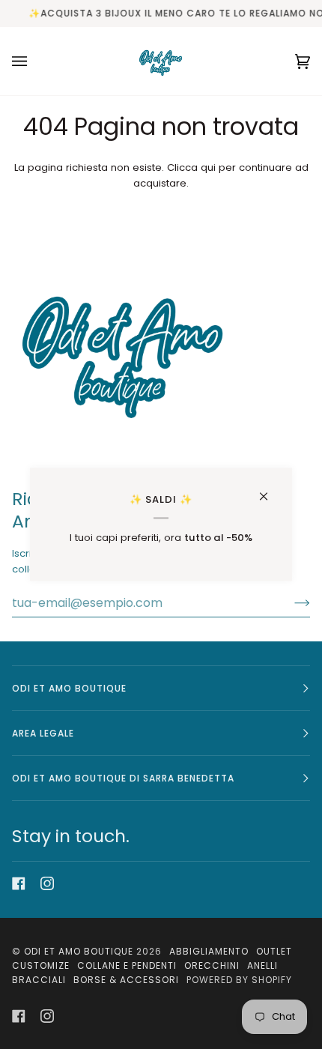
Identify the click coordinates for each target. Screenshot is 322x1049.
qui (208, 167)
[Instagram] (47, 883)
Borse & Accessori (126, 979)
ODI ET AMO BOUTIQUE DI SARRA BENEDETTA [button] (123, 778)
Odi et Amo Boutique (78, 951)
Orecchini (212, 965)
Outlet (274, 951)
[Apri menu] (34, 61)
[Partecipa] (290, 602)
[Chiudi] (270, 490)
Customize (41, 965)
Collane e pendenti (127, 965)
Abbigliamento (209, 951)
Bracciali (39, 979)
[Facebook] (18, 883)
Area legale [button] (43, 733)
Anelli (262, 965)
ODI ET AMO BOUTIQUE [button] (69, 688)
